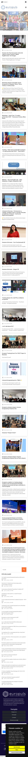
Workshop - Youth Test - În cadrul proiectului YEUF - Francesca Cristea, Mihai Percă (14, 117)
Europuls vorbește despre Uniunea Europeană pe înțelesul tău (11, 408)
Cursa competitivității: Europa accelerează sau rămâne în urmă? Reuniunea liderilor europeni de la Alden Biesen (14, 649)
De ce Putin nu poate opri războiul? (9, 654)
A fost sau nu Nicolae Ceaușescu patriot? (11, 677)
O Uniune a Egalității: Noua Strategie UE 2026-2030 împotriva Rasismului (13, 672)
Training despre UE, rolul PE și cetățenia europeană (13, 298)
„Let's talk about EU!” (8, 326)
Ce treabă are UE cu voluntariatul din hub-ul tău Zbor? (13, 632)
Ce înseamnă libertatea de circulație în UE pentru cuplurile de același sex (12, 682)
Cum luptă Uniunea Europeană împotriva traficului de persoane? (13, 578)
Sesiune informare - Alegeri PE (10, 269)
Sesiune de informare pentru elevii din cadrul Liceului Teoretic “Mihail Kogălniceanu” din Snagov (12, 54)
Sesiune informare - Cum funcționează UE (13, 242)
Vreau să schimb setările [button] (16, 752)
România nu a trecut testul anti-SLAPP (10, 617)
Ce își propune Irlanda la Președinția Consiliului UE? (13, 589)
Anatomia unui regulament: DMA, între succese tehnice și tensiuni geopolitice (14, 627)
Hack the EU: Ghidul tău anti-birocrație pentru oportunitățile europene (11, 584)
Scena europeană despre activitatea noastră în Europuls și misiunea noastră (12, 518)
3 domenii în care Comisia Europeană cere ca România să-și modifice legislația (13, 606)
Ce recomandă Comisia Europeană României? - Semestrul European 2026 (12, 612)
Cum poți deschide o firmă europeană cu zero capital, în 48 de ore (14, 637)
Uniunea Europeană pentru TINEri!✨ (12, 380)
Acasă (2, 21)
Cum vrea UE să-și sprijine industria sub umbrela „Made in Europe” (14, 660)
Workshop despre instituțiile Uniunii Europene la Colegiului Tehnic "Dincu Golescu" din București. (12, 84)
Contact (14, 717)
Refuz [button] (17, 749)
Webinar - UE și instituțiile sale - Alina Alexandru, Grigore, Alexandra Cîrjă (12, 180)
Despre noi (14, 712)
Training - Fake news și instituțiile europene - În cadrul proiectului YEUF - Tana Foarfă (13, 150)
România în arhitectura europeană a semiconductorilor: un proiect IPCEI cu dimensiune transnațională (14, 643)
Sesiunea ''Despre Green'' (9, 432)
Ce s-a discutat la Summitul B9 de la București (12, 622)
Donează (14, 714)
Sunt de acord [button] (17, 747)
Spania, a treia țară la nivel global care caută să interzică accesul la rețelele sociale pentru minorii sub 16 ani (14, 666)
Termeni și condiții (14, 720)
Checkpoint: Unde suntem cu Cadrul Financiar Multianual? (11, 594)
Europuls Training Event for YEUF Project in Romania (14, 354)
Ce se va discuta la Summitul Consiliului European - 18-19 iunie (14, 600)
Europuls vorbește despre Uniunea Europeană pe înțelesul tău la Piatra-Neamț (14, 457)
